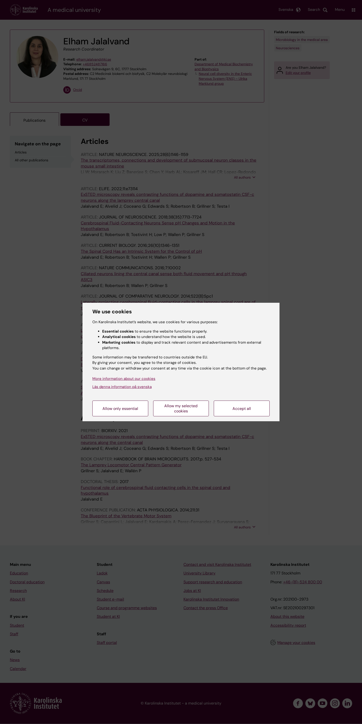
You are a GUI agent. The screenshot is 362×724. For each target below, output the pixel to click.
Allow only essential (120, 408)
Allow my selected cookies (180, 408)
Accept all (241, 408)
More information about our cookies (123, 378)
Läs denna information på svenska (122, 386)
